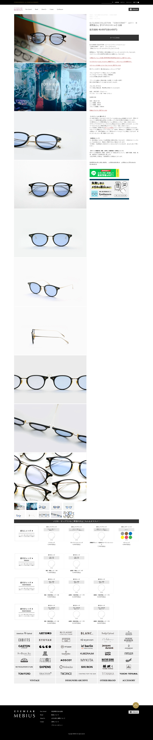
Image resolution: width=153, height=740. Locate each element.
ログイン (123, 2)
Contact (51, 9)
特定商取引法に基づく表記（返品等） (98, 162)
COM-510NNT (113, 15)
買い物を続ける (93, 164)
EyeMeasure (60, 9)
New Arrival (28, 9)
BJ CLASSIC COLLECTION (101, 15)
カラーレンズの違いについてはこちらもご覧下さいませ (105, 65)
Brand (36, 9)
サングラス (97, 18)
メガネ (96, 16)
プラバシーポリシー (57, 725)
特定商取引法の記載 (57, 711)
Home (91, 15)
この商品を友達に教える (114, 162)
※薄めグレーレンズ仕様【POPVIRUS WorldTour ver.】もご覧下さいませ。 (110, 58)
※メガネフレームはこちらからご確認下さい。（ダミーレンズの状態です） (111, 61)
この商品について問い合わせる (128, 162)
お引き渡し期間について (58, 718)
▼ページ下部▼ (109, 127)
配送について (55, 715)
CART (136, 2)
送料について (55, 721)
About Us (43, 9)
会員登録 (117, 2)
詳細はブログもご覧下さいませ (98, 110)
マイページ (128, 2)
